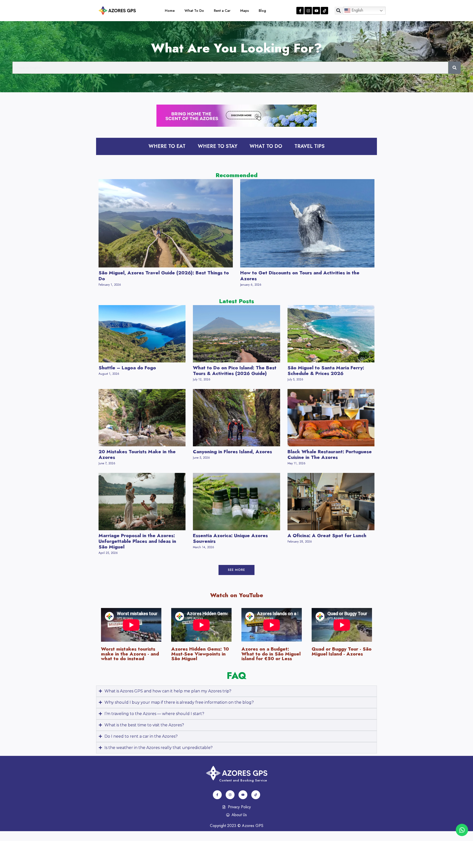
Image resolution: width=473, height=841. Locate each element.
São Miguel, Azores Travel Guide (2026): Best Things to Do (164, 275)
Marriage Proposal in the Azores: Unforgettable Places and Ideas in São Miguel (137, 541)
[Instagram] (308, 10)
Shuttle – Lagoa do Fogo (127, 367)
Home (170, 10)
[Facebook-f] (300, 10)
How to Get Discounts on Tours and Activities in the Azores (299, 275)
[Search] (454, 68)
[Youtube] (316, 10)
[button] (339, 11)
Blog (262, 10)
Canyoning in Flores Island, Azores (232, 451)
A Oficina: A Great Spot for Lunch (326, 535)
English (356, 10)
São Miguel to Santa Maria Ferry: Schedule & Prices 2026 (325, 370)
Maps (244, 10)
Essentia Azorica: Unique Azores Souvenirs (230, 538)
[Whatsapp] (462, 830)
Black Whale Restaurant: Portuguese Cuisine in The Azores (329, 454)
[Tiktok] (324, 10)
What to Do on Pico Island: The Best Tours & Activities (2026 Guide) (234, 370)
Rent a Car (222, 10)
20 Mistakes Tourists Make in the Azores (137, 454)
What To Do (194, 10)
